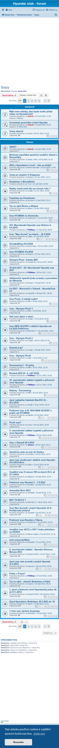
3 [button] (31, 100)
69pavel (31, 477)
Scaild (30, 191)
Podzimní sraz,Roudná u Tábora (25, 520)
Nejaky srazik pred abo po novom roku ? (30, 188)
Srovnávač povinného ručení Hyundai (28, 122)
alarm (30, 604)
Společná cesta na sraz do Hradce (26, 452)
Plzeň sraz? (15, 422)
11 (56, 239)
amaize (31, 445)
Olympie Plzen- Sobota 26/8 (23, 260)
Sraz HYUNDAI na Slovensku (24, 216)
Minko (30, 208)
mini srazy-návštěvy (19, 540)
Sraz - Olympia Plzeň (20, 355)
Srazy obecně (16, 131)
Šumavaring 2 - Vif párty (21, 365)
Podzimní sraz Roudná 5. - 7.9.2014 (27, 482)
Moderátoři (22, 91)
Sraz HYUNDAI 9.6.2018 (21, 252)
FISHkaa (31, 230)
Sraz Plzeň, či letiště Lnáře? (23, 299)
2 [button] (28, 100)
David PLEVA (33, 554)
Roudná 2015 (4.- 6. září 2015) (24, 373)
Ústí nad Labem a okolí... (22, 316)
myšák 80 (32, 262)
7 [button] (45, 100)
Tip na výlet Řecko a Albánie (23, 206)
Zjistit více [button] (39, 733)
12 (56, 515)
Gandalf (31, 493)
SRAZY (13, 147)
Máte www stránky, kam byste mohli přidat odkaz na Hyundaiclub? (30, 112)
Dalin (30, 465)
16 (45, 607)
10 (52, 239)
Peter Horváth (33, 167)
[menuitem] (8, 10)
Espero (30, 177)
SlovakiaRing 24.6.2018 (21, 244)
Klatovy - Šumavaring (20, 390)
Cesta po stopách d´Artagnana (24, 175)
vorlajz (30, 319)
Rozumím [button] (18, 742)
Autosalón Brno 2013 (19, 490)
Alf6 (29, 301)
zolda (30, 236)
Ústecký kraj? (16, 347)
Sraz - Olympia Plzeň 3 (21, 308)
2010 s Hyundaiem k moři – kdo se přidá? (30, 165)
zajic (29, 358)
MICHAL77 (32, 331)
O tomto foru (22, 127)
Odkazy (20, 118)
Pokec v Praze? (17, 573)
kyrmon (31, 200)
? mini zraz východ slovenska (24, 611)
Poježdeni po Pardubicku (22, 198)
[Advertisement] (29, 51)
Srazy (5, 87)
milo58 (30, 415)
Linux (30, 425)
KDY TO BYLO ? (17, 500)
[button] (19, 101)
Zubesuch (32, 218)
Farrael (14, 91)
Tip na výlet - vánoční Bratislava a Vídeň (29, 581)
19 (56, 607)
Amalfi (30, 405)
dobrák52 (31, 613)
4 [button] (35, 100)
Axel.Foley (32, 246)
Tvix (29, 184)
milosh (31, 116)
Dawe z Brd (32, 159)
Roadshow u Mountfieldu (22, 181)
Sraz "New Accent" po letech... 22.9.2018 (29, 234)
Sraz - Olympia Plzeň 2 (21, 338)
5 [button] (39, 100)
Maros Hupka (33, 534)
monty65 (31, 293)
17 (49, 607)
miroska (31, 566)
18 (52, 607)
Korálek (31, 454)
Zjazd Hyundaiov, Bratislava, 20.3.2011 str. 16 (32, 601)
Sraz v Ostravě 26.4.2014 (21, 442)
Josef (30, 133)
